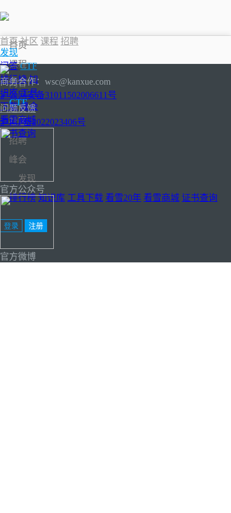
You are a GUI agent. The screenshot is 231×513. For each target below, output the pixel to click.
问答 (9, 66)
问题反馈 (18, 108)
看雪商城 (161, 197)
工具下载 (85, 197)
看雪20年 (123, 197)
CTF (28, 66)
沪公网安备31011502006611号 (58, 95)
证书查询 (200, 197)
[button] (9, 52)
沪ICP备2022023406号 (43, 122)
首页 (18, 45)
